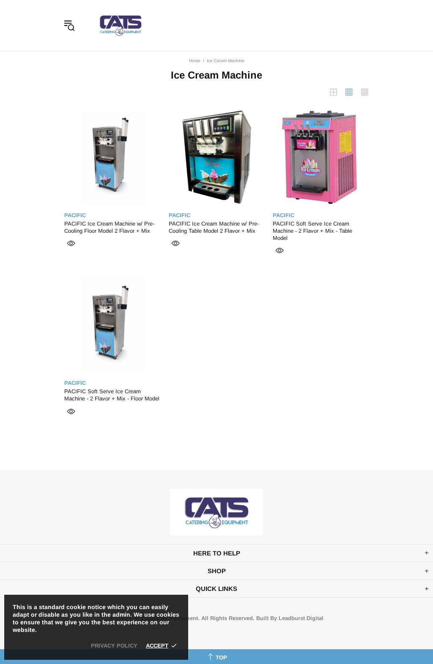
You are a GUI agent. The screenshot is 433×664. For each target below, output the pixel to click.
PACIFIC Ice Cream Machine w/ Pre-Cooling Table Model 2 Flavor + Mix (214, 227)
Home (194, 60)
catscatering (120, 25)
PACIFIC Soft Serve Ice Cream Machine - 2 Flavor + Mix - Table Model (312, 230)
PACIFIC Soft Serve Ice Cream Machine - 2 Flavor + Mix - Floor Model (111, 395)
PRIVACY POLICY (114, 645)
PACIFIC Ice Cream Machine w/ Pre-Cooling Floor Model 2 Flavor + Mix (109, 227)
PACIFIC (75, 215)
